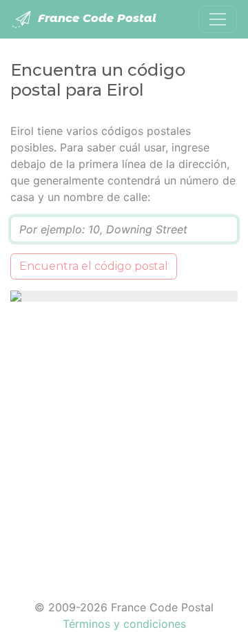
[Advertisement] (124, 442)
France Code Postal (95, 18)
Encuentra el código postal (93, 266)
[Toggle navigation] (217, 19)
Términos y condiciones (124, 624)
